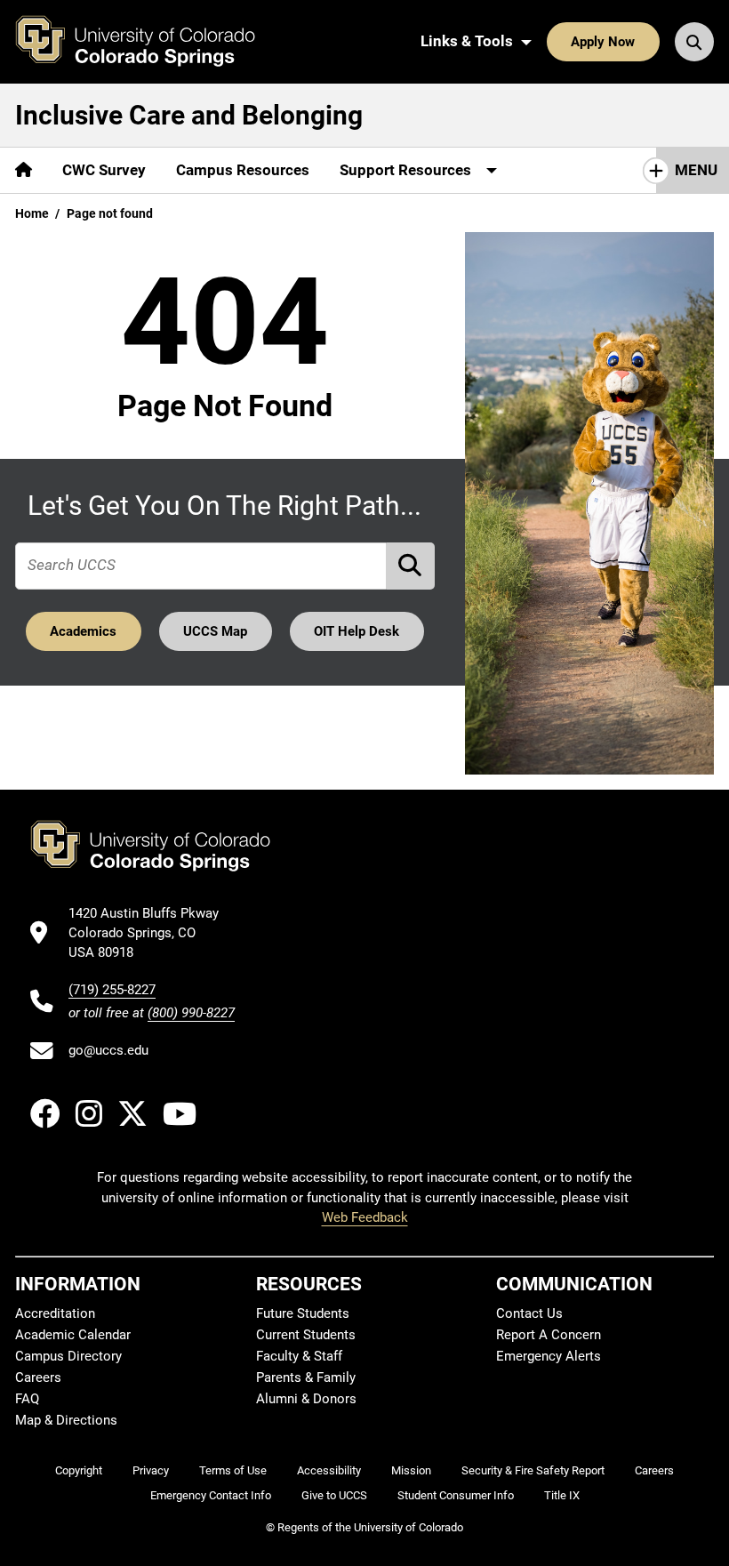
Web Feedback (365, 1217)
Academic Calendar (73, 1335)
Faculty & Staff (299, 1356)
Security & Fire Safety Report (533, 1470)
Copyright (78, 1470)
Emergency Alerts (548, 1356)
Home (32, 213)
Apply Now (603, 42)
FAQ (27, 1399)
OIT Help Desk (356, 631)
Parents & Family (306, 1377)
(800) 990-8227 (191, 1013)
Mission (411, 1470)
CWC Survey (104, 170)
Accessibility (329, 1470)
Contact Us (529, 1313)
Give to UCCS (334, 1495)
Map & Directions (66, 1420)
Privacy (150, 1470)
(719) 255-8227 (112, 990)
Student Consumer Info (455, 1495)
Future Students (302, 1313)
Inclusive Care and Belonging (189, 115)
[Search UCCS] (694, 41)
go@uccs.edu (108, 1050)
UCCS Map (215, 631)
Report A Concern (548, 1335)
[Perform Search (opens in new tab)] (411, 566)
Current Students (306, 1335)
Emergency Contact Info (210, 1495)
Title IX (562, 1495)
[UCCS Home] (148, 41)
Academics (83, 631)
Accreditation (55, 1313)
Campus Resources (242, 170)
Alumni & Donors (306, 1399)
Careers (38, 1377)
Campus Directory (68, 1356)
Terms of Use (233, 1470)
